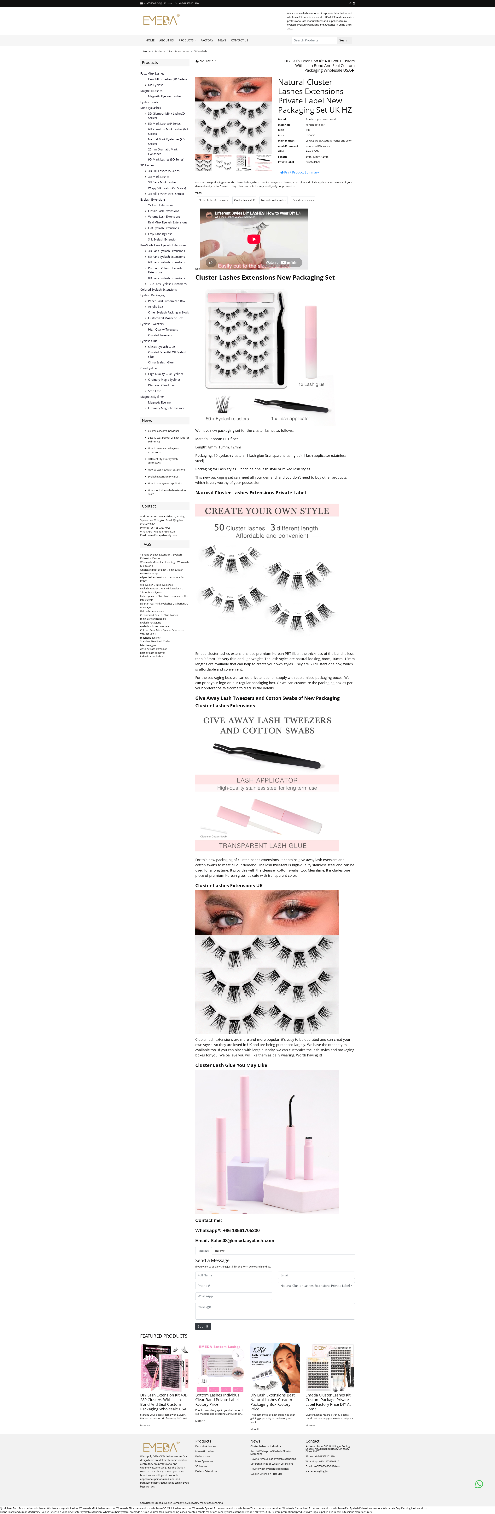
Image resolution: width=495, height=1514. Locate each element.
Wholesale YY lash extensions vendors (259, 1508)
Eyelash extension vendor (238, 1512)
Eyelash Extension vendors (55, 1512)
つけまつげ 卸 (262, 1512)
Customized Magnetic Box (165, 318)
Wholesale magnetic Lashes (62, 1508)
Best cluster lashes (303, 200)
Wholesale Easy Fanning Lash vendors (405, 1508)
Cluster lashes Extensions (213, 200)
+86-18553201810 (189, 3)
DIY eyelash (200, 51)
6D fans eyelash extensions (166, 262)
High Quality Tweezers (163, 329)
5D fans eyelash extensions (166, 256)
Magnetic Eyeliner (152, 396)
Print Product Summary (301, 172)
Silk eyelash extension (162, 239)
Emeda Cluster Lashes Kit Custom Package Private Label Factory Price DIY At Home (328, 1402)
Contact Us (239, 40)
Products (159, 51)
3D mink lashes (158, 177)
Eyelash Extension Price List (163, 476)
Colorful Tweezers (160, 335)
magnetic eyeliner (150, 637)
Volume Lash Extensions (164, 216)
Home (150, 40)
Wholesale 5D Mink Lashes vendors (171, 1508)
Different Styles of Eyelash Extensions (271, 1463)
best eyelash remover (152, 652)
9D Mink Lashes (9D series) (166, 159)
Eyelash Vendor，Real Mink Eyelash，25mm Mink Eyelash (161, 590)
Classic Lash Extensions (163, 211)
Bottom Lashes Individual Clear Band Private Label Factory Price (218, 1399)
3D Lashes (147, 165)
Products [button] (186, 40)
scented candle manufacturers (205, 1512)
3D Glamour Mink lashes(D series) (166, 116)
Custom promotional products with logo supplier (299, 1512)
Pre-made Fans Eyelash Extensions (163, 245)
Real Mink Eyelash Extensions (167, 222)
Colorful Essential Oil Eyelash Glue (167, 354)
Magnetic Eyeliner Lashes (165, 96)
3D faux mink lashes (162, 182)
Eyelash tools (149, 102)
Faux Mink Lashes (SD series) (167, 79)
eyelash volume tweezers (154, 626)
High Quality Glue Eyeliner (165, 374)
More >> (145, 1425)
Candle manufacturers (26, 1512)
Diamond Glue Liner (161, 385)
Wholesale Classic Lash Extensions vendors (307, 1508)
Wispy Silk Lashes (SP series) (167, 188)
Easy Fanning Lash (160, 234)
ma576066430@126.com (158, 3)
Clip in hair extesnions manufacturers (350, 1512)
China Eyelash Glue (160, 362)
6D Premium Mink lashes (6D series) (168, 131)
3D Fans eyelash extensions (166, 251)
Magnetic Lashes (151, 91)
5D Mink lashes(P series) (164, 123)
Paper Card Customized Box (166, 301)
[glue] (267, 1142)
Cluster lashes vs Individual (163, 431)
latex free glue (148, 645)
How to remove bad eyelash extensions (273, 1459)
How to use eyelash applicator (165, 483)
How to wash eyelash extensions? (167, 469)
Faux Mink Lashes (179, 51)
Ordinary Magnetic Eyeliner (166, 408)
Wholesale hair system (116, 1512)
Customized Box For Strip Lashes (159, 615)
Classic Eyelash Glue (161, 347)
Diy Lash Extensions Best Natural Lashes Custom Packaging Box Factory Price (272, 1402)
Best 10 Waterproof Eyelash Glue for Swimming (271, 1453)
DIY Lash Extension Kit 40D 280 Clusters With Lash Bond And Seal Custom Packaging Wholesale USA (319, 65)
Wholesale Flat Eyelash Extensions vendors (357, 1508)
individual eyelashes (151, 656)
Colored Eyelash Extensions (158, 289)
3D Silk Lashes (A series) (164, 171)
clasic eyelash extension (153, 649)
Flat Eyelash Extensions (163, 228)
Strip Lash (154, 391)
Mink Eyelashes (150, 108)
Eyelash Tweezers (152, 324)
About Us (166, 40)
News (222, 40)
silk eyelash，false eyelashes (156, 585)
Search (344, 40)
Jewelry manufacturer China (207, 1503)
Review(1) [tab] (220, 1250)
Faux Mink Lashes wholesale (29, 1508)
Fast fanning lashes (176, 1512)
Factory (207, 40)
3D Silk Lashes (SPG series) (166, 194)
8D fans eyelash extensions (166, 278)
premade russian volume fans (147, 1512)
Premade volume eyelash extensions (165, 270)
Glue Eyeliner (149, 368)
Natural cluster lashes (273, 200)
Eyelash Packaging (152, 295)
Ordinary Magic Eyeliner (164, 379)
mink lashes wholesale (153, 618)
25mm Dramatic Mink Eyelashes (163, 151)
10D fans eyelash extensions (167, 284)
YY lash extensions (160, 205)
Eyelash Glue (148, 341)
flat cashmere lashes (152, 611)
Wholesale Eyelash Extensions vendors (214, 1508)
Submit (203, 1326)
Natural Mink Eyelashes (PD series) (166, 141)
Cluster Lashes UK (244, 200)
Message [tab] (204, 1250)
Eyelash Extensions (153, 199)
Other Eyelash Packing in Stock (168, 312)
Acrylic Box (155, 306)
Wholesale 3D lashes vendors (133, 1508)
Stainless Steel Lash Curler (155, 641)
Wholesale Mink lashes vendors (97, 1508)
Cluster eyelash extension (87, 1512)
